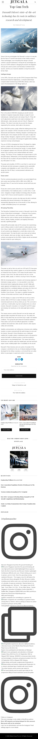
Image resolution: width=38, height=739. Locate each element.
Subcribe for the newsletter (19, 366)
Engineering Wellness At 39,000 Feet (11, 480)
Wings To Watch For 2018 (19, 385)
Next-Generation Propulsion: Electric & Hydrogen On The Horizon (27, 424)
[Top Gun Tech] (19, 40)
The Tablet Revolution (19, 392)
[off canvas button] (3, 2)
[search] (35, 2)
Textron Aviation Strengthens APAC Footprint (14, 492)
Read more (6, 429)
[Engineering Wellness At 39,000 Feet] (10, 412)
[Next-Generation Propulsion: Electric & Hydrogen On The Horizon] (28, 412)
